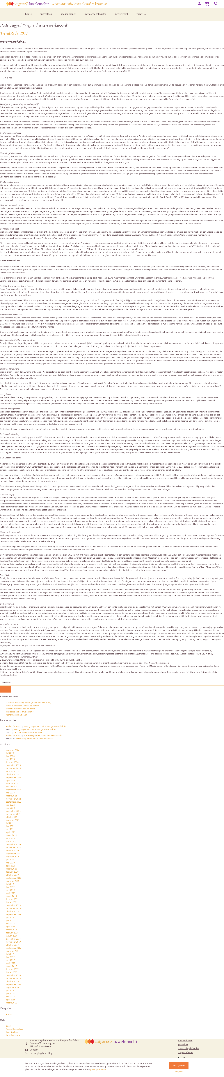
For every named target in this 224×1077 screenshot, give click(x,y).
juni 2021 (10, 826)
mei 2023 (10, 792)
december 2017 (13, 939)
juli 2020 (10, 859)
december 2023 (13, 786)
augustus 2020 (13, 856)
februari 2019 (12, 899)
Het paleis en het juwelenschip (20, 711)
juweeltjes (46, 14)
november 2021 (13, 814)
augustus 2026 (13, 750)
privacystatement (98, 1069)
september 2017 (13, 948)
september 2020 (13, 853)
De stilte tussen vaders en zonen (21, 708)
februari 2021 (12, 838)
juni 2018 (10, 920)
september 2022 (13, 802)
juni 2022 (10, 805)
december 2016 (13, 975)
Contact (34, 1049)
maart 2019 (11, 896)
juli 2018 (10, 917)
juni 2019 (10, 887)
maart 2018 (11, 929)
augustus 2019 (13, 881)
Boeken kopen (185, 1041)
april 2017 (10, 963)
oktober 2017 (12, 945)
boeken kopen (68, 14)
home (28, 14)
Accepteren (179, 1065)
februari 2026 (12, 762)
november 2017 (13, 942)
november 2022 (13, 799)
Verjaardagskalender (188, 1048)
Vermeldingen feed (14, 1029)
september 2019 (13, 878)
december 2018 (13, 905)
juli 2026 (10, 753)
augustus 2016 (13, 987)
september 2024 (13, 777)
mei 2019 (10, 890)
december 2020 (13, 844)
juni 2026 (10, 756)
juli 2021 (10, 823)
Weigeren (178, 1071)
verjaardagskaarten (96, 14)
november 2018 (13, 908)
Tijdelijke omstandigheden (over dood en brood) (28, 702)
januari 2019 (12, 902)
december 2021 (13, 811)
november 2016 (13, 978)
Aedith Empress (13, 726)
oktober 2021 (12, 817)
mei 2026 (10, 759)
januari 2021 (12, 841)
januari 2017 (12, 972)
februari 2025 (12, 771)
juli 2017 (10, 954)
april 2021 (10, 832)
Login (8, 1026)
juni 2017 (10, 957)
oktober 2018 (12, 911)
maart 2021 (11, 835)
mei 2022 (10, 808)
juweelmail (121, 14)
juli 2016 (10, 990)
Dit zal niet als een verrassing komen (22, 705)
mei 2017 (10, 960)
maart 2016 (11, 1003)
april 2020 (10, 866)
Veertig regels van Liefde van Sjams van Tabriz (45, 726)
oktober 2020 (12, 850)
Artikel (9, 1014)
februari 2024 (12, 783)
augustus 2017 (13, 951)
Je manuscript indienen (16, 715)
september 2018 (13, 914)
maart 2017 (11, 966)
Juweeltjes (183, 1045)
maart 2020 (11, 869)
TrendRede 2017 (14, 34)
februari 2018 (12, 932)
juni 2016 (10, 993)
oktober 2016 (12, 981)
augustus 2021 (13, 820)
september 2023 (13, 789)
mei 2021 (10, 829)
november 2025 (13, 768)
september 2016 (13, 984)
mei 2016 (10, 996)
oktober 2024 (12, 774)
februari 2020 (12, 872)
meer (139, 14)
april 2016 (10, 999)
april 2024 (10, 780)
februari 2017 (12, 969)
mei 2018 (10, 923)
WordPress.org (13, 1035)
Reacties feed (12, 1032)
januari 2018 (12, 936)
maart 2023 (11, 796)
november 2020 (13, 847)
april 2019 (10, 893)
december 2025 (13, 765)
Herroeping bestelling (41, 1053)
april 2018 (10, 926)
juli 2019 (10, 884)
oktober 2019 (12, 875)
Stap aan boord (185, 1052)
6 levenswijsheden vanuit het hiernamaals (43, 735)
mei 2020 (10, 862)
